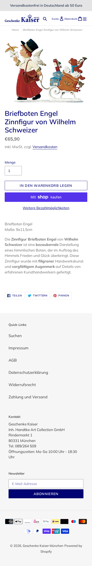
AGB (13, 360)
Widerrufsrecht (22, 384)
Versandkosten (45, 146)
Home (15, 29)
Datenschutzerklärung (28, 372)
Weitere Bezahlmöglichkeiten (46, 208)
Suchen (15, 335)
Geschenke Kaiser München (43, 546)
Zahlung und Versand (28, 396)
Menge (10, 162)
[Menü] (84, 18)
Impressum (18, 347)
